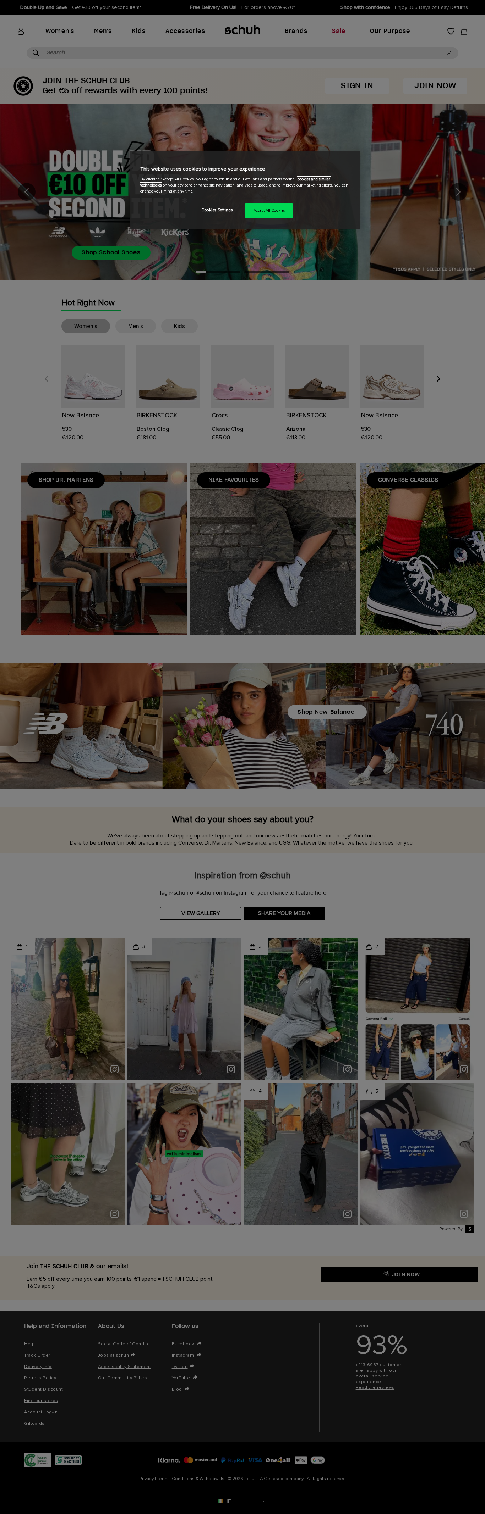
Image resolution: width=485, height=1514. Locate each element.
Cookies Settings (217, 210)
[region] (245, 190)
